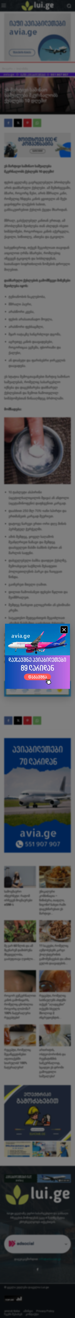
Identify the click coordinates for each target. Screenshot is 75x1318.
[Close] (64, 630)
